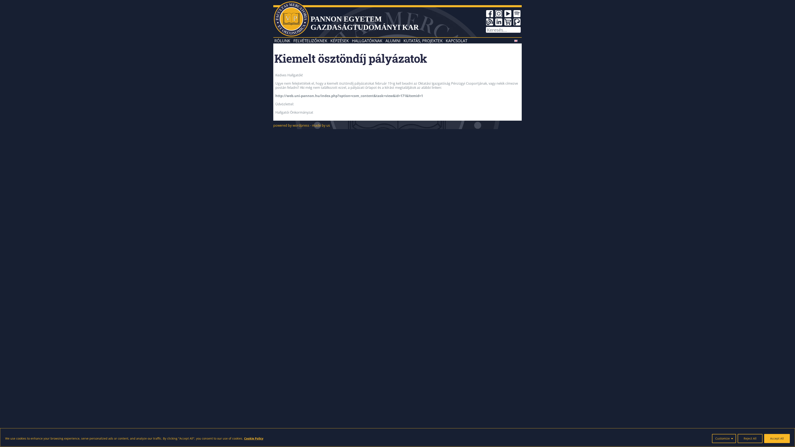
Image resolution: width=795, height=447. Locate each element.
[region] (397, 437)
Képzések (339, 40)
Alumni (392, 40)
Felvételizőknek (310, 40)
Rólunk (282, 40)
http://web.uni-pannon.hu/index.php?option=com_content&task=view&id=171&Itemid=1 (349, 96)
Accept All (777, 438)
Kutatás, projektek (423, 40)
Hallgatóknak (367, 40)
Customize (722, 438)
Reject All (750, 438)
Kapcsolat (456, 40)
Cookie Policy (253, 438)
